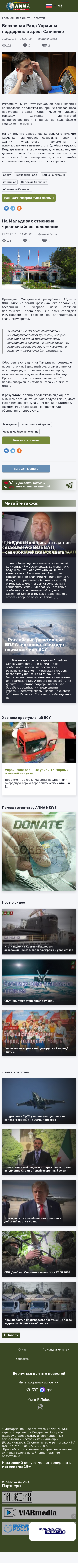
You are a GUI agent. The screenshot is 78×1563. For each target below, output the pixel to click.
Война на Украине (54, 175)
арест (7, 175)
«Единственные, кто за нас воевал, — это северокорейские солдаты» (38, 547)
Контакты (22, 1358)
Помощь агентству (55, 1349)
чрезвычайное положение (20, 431)
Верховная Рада (26, 175)
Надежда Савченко (34, 182)
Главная (8, 18)
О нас (22, 1349)
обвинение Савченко (17, 189)
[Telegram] (12, 208)
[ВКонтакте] (6, 208)
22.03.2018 (17, 38)
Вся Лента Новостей (30, 18)
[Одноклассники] (19, 208)
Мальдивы (10, 424)
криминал (9, 182)
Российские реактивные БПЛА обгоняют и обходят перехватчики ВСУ (35, 644)
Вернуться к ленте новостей (39, 1373)
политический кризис (36, 424)
